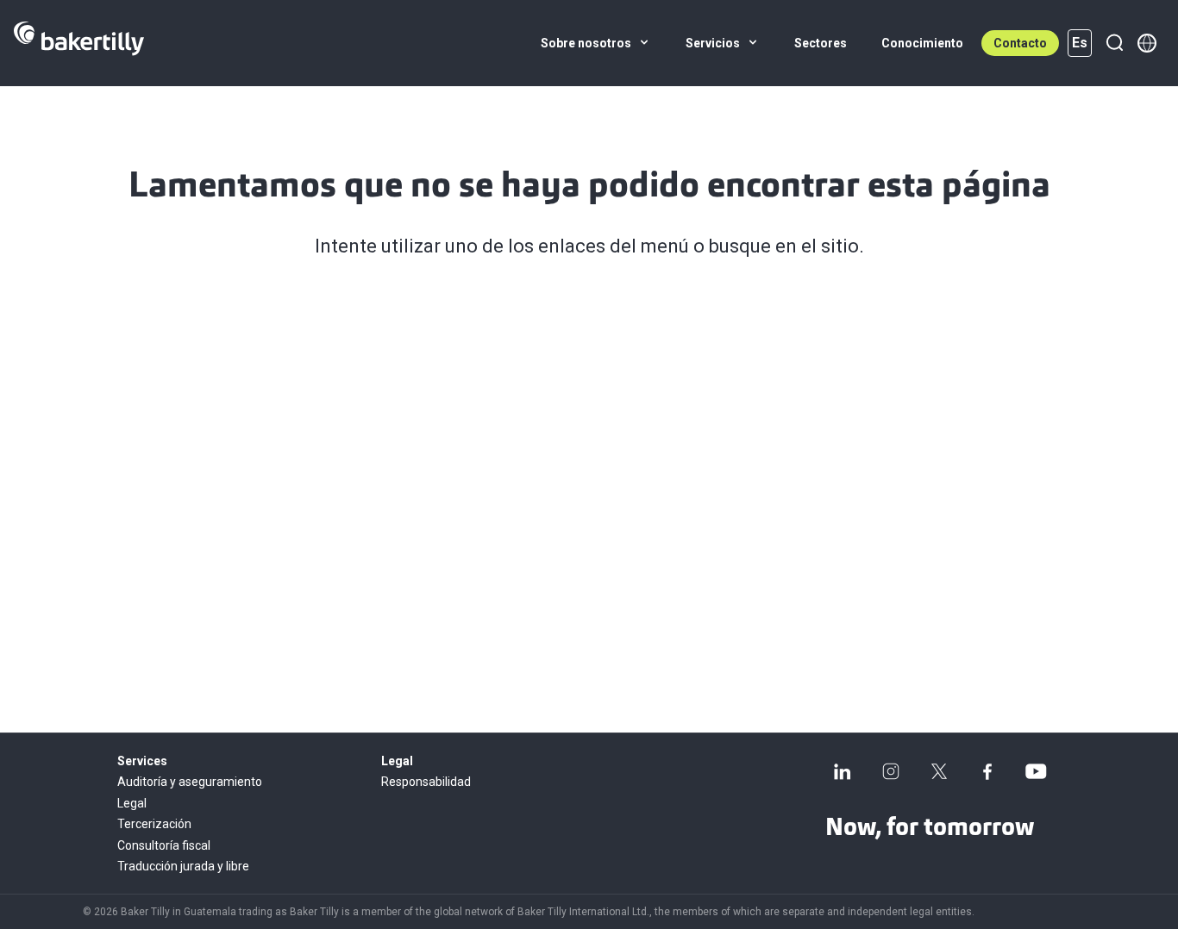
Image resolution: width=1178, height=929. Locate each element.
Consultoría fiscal (163, 845)
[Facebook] (987, 771)
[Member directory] (1147, 43)
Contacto (1020, 43)
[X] (939, 771)
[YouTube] (1035, 771)
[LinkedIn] (842, 771)
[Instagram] (891, 771)
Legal (132, 803)
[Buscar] (1114, 43)
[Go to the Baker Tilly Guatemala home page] (79, 43)
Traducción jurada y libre (183, 866)
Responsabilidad (426, 782)
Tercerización (154, 824)
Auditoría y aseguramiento (189, 782)
